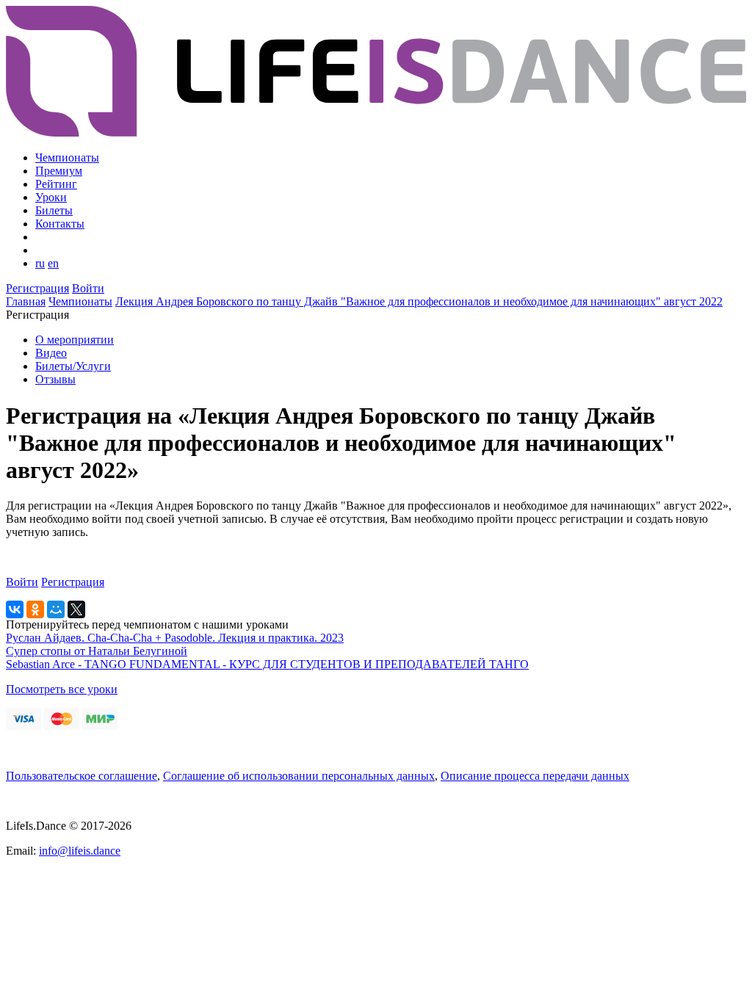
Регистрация (37, 288)
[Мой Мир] (56, 609)
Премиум (58, 170)
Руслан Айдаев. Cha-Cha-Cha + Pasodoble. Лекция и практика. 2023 (175, 637)
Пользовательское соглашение (81, 776)
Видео (51, 353)
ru (40, 263)
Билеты (54, 210)
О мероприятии (74, 339)
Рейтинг (56, 184)
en (53, 263)
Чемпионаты (67, 157)
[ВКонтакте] (15, 609)
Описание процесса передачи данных (535, 776)
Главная (26, 301)
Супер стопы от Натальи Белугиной (96, 651)
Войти (88, 288)
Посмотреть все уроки (62, 689)
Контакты (59, 223)
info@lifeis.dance (79, 850)
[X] (76, 609)
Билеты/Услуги (73, 366)
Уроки (51, 197)
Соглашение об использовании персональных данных (299, 776)
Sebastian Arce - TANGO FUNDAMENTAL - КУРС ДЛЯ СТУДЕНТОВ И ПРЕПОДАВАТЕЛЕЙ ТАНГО (267, 664)
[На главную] (376, 132)
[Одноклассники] (35, 609)
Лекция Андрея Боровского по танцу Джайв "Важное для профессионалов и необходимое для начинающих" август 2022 (419, 301)
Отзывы (55, 379)
